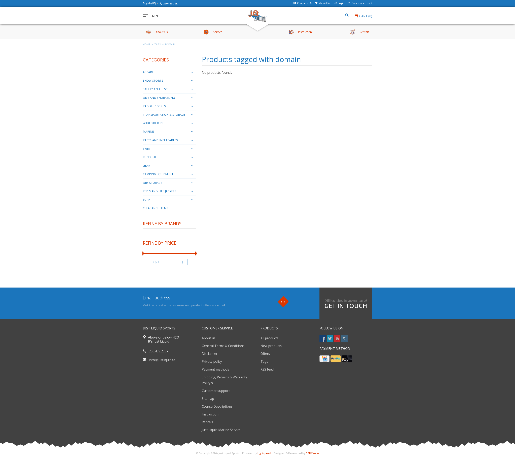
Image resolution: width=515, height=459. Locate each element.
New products (271, 346)
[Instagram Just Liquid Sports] (344, 338)
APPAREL (149, 72)
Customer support (216, 390)
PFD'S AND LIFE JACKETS (159, 191)
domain (170, 44)
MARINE (148, 131)
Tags (157, 44)
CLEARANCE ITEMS (155, 208)
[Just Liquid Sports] (257, 15)
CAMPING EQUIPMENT (158, 174)
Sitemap (208, 398)
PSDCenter (312, 453)
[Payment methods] (324, 358)
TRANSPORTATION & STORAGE (164, 114)
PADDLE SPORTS (154, 106)
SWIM (146, 149)
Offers (265, 353)
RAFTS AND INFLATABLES (160, 140)
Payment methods (215, 369)
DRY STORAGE (152, 183)
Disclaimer (209, 353)
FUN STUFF (150, 157)
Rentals (207, 422)
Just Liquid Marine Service (221, 430)
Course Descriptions (217, 406)
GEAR (146, 165)
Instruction (210, 414)
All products (269, 338)
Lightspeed (264, 453)
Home (146, 44)
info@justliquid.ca (162, 360)
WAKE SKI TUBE (153, 123)
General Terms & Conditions (223, 346)
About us (208, 338)
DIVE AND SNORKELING (159, 98)
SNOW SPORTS (153, 80)
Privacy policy (212, 361)
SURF (146, 199)
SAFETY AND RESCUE (157, 89)
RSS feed (267, 369)
